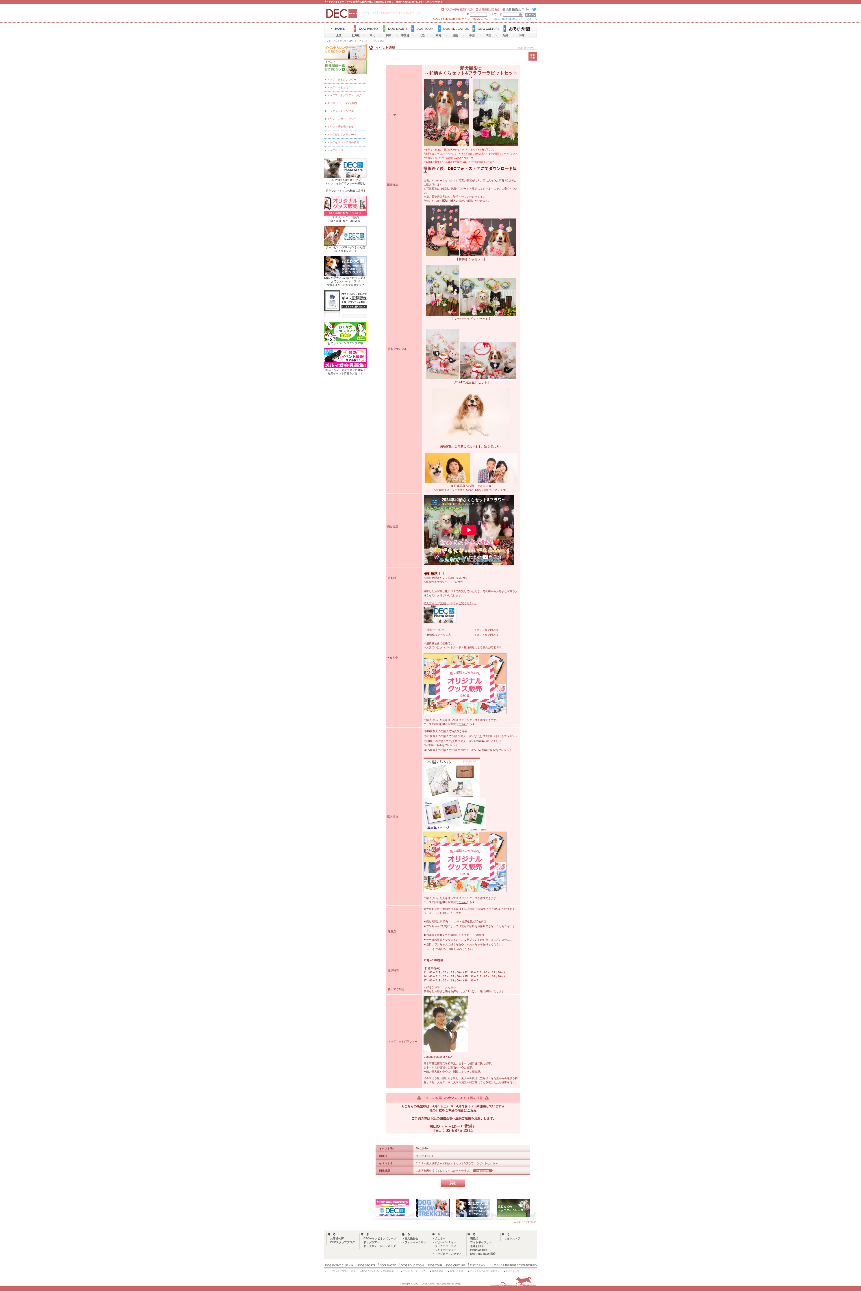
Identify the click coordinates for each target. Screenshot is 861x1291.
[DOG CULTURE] (456, 1266)
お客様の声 (337, 1238)
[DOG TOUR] (436, 1266)
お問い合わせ (456, 1271)
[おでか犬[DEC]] (477, 1266)
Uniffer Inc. (434, 1283)
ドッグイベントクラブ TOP (338, 41)
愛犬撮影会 (411, 1238)
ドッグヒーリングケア (448, 1253)
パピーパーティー (445, 1242)
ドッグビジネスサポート (342, 134)
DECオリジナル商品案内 (342, 103)
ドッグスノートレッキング (379, 1246)
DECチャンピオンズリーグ (379, 1238)
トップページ (335, 150)
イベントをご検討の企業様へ (484, 1271)
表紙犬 (474, 1238)
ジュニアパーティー (447, 1246)
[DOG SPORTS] (367, 1266)
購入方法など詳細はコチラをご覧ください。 (450, 603)
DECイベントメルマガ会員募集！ (379, 1271)
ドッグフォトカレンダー (342, 79)
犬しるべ (440, 1238)
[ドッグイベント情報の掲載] (512, 1266)
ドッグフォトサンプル (340, 111)
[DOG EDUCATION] (413, 1266)
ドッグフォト (361, 41)
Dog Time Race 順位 (483, 1253)
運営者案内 (437, 1271)
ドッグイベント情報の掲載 (343, 142)
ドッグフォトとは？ (339, 87)
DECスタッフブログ (342, 1242)
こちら (463, 724)
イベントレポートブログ (342, 118)
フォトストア (512, 1238)
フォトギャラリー (415, 1242)
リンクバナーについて (414, 1271)
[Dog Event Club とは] (340, 1266)
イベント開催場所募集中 (342, 126)
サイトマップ (512, 1271)
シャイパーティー (445, 1250)
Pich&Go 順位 (478, 1250)
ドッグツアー (371, 1242)
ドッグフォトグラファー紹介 (344, 95)
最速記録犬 (477, 1246)
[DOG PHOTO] (389, 1266)
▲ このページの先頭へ (525, 1222)
